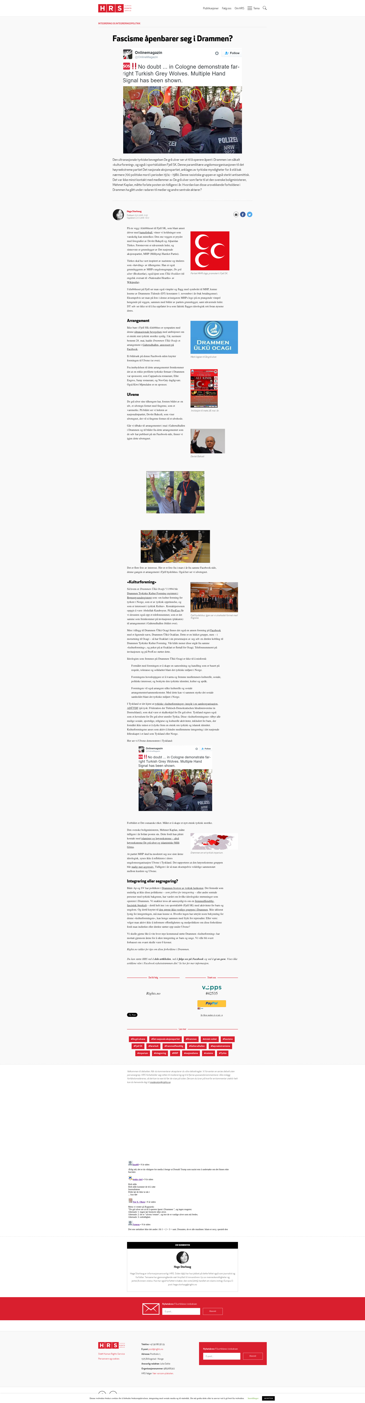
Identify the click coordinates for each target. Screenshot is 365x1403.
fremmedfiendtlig (174, 1046)
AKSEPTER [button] (268, 1398)
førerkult (154, 1046)
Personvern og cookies (108, 1359)
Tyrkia (223, 1053)
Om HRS (239, 8)
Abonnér (212, 1311)
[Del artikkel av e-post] (236, 214)
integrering (160, 1053)
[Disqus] (182, 1122)
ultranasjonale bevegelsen (148, 332)
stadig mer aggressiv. (142, 866)
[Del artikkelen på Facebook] (243, 214)
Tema (256, 8)
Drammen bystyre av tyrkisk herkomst (182, 888)
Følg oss (226, 8)
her (184, 963)
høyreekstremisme (221, 1046)
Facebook (215, 630)
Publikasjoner (211, 8)
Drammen (192, 1039)
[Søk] (265, 8)
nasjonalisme (191, 1053)
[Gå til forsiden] (111, 1345)
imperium (143, 1053)
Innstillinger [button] (253, 1398)
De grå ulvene (138, 1039)
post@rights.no (156, 1349)
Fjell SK (138, 1046)
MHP (176, 1053)
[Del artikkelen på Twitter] (249, 214)
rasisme (209, 1053)
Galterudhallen (197, 1046)
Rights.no (153, 993)
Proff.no (176, 610)
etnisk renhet (210, 1039)
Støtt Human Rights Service (111, 1354)
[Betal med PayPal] (211, 1003)
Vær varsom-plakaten (162, 1373)
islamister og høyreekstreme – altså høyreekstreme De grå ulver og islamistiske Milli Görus (153, 843)
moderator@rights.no (160, 1082)
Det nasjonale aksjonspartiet (166, 1039)
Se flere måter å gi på (210, 1014)
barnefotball (145, 232)
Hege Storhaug (134, 211)
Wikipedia (132, 282)
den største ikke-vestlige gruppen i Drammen (183, 909)
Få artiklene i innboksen (179, 1304)
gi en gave (220, 959)
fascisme (228, 1039)
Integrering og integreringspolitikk (119, 24)
